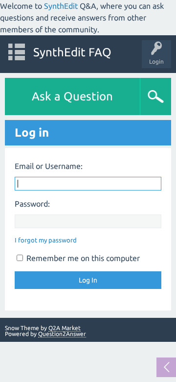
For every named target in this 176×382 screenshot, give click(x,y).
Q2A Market (64, 328)
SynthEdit (61, 5)
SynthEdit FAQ (72, 52)
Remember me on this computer (82, 258)
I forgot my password (46, 240)
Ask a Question (72, 96)
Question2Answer (62, 334)
